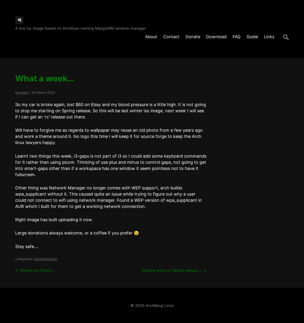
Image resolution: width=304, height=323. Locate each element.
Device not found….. (35, 270)
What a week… (44, 78)
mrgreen (21, 92)
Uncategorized (45, 259)
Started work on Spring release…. (174, 270)
